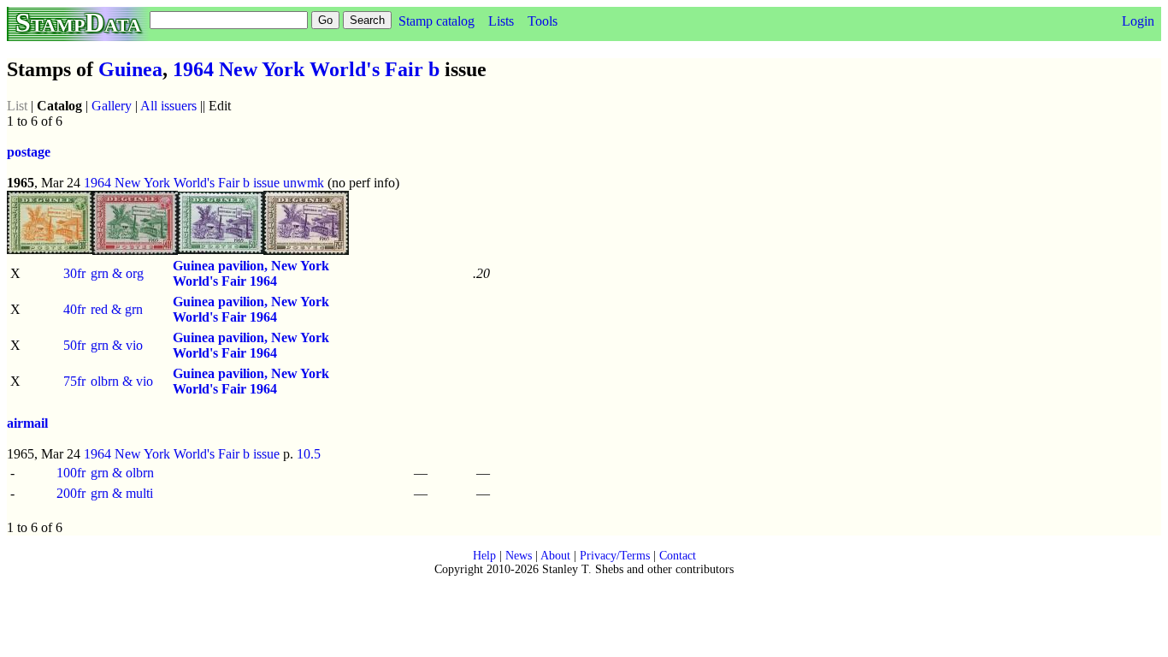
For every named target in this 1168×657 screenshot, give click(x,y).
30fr (74, 273)
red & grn (117, 309)
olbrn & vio (122, 381)
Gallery (111, 105)
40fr (74, 309)
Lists (501, 21)
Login (1138, 21)
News (518, 555)
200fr (71, 493)
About (555, 555)
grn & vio (117, 345)
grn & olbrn (122, 472)
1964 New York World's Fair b (306, 69)
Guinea (130, 69)
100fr (71, 472)
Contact (677, 555)
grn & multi (122, 493)
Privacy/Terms (615, 555)
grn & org (117, 273)
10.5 (309, 454)
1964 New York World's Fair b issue (182, 182)
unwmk (303, 182)
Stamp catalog (436, 21)
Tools (542, 21)
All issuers (168, 105)
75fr (74, 381)
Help (484, 555)
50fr (74, 345)
